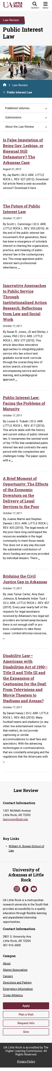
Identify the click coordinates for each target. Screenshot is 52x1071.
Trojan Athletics (13, 995)
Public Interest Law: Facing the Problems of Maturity (24, 403)
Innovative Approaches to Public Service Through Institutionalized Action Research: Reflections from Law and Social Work (25, 302)
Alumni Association (15, 970)
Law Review (20, 85)
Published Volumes (17, 108)
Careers (8, 976)
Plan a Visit (26, 1014)
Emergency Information (18, 989)
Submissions (13, 117)
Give (26, 1032)
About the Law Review (19, 126)
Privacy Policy (26, 1061)
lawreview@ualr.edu (15, 819)
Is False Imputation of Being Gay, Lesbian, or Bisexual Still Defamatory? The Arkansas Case (23, 151)
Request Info (26, 1023)
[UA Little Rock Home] (4, 84)
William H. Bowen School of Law (26, 848)
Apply (26, 1006)
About (7, 963)
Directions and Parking (17, 982)
